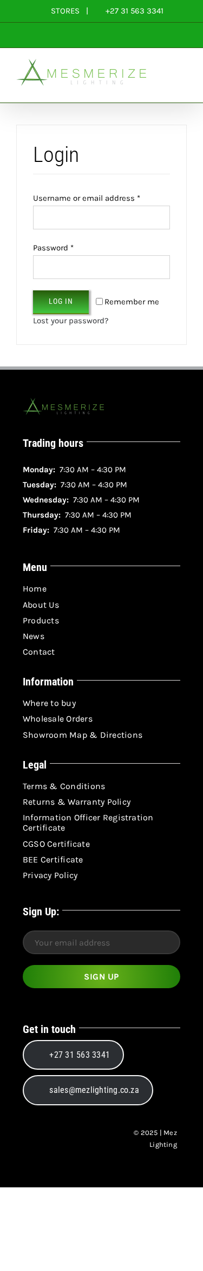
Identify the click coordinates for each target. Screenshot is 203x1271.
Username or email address (86, 198)
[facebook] (30, 1138)
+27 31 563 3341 (133, 11)
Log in (61, 301)
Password (53, 248)
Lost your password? (70, 320)
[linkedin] (69, 1138)
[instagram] (49, 1138)
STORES (65, 11)
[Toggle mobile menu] (182, 86)
